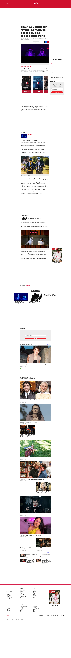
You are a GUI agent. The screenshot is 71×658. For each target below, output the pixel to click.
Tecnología (21, 609)
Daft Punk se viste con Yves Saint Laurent (34, 218)
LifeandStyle (35, 586)
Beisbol (21, 598)
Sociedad (34, 595)
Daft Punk (28, 285)
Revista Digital (61, 3)
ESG (20, 611)
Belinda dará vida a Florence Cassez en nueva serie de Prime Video (56, 71)
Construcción (35, 598)
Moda (7, 589)
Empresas (21, 605)
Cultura (8, 592)
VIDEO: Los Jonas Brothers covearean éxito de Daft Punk (49, 295)
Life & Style (22, 588)
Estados (34, 593)
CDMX (33, 592)
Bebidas (8, 596)
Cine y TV (21, 592)
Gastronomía (9, 595)
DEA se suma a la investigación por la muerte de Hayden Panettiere (57, 76)
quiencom (62, 615)
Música (21, 593)
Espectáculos (23, 24)
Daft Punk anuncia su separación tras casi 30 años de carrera (36, 136)
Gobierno (34, 589)
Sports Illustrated (23, 596)
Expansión (22, 604)
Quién (8, 586)
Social (34, 605)
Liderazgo (8, 610)
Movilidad (34, 607)
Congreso (34, 591)
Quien (60, 615)
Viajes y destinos (9, 597)
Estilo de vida (9, 606)
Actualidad (8, 609)
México (34, 590)
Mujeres (8, 608)
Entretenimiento (22, 590)
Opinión (34, 594)
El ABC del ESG (35, 610)
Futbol (21, 597)
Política (34, 588)
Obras (21, 610)
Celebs (8, 605)
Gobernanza (35, 606)
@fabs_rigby (29, 66)
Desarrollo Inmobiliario (37, 599)
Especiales (21, 586)
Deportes (21, 591)
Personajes (8, 598)
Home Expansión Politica (24, 606)
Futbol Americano (23, 599)
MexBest (8, 594)
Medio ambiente (35, 604)
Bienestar (8, 599)
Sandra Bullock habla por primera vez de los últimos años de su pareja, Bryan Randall (57, 65)
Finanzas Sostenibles (36, 608)
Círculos (8, 588)
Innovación (34, 609)
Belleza (8, 590)
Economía (21, 607)
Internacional (22, 608)
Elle (7, 602)
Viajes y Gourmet (9, 591)
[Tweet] (44, 42)
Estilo (21, 589)
